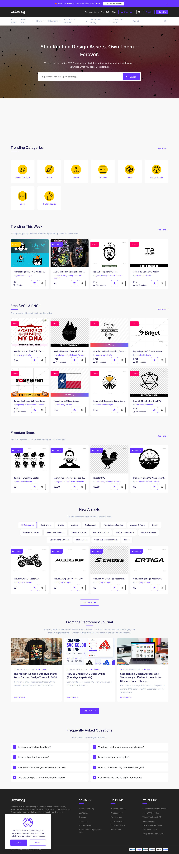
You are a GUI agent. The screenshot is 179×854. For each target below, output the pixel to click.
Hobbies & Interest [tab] (31, 532)
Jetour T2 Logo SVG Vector (146, 272)
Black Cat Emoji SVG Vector (26, 478)
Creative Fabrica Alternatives (154, 808)
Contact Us (83, 813)
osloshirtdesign (62, 275)
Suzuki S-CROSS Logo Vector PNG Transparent (109, 579)
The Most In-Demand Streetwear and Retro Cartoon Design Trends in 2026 (35, 675)
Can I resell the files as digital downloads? (120, 777)
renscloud (140, 355)
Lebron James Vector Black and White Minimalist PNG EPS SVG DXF (69, 478)
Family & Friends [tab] (79, 532)
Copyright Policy (118, 825)
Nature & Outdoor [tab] (101, 532)
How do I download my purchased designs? (121, 767)
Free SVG (83, 821)
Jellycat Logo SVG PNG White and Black (30, 272)
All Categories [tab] (27, 525)
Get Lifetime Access (114, 4)
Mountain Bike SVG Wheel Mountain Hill (149, 478)
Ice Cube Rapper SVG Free (105, 272)
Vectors (150, 405)
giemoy (99, 275)
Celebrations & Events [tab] (59, 540)
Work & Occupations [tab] (125, 532)
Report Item (116, 829)
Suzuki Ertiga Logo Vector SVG (147, 579)
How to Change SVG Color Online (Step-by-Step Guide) (86, 675)
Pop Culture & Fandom (113, 275)
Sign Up (162, 12)
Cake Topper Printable (152, 825)
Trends (44, 669)
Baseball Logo (148, 821)
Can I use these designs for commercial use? (42, 767)
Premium (128, 12)
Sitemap (82, 817)
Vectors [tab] (74, 525)
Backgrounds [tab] (90, 525)
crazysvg (20, 582)
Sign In (149, 12)
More (37, 842)
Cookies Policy (117, 821)
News (149, 669)
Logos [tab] (126, 540)
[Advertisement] (89, 121)
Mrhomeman (101, 405)
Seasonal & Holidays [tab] (56, 532)
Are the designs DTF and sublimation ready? (41, 777)
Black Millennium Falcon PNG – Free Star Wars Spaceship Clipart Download (69, 351)
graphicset (20, 275)
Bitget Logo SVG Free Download (148, 351)
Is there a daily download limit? (34, 747)
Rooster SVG (99, 478)
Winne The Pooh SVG (151, 817)
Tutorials (97, 669)
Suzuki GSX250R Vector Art (26, 579)
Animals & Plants (113, 482)
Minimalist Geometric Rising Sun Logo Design (109, 401)
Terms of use (116, 817)
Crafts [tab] (61, 525)
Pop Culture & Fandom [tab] (113, 525)
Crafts (148, 275)
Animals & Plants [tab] (137, 525)
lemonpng (20, 355)
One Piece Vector (149, 829)
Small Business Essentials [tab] (105, 540)
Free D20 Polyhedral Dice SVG (147, 401)
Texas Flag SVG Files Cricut (66, 401)
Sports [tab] (155, 525)
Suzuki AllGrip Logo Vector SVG (68, 579)
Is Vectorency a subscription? (113, 757)
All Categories (85, 825)
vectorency (100, 355)
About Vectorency (86, 808)
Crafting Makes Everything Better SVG (109, 351)
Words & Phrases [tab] (148, 532)
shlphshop (140, 275)
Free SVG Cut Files (150, 813)
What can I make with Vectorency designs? (121, 747)
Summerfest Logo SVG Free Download (30, 401)
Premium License (118, 808)
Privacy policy (116, 813)
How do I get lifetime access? (33, 757)
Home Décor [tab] (81, 540)
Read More (18, 697)
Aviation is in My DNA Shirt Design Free (30, 351)
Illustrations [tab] (46, 525)
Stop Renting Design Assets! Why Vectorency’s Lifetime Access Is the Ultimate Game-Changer (140, 677)
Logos (29, 275)
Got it (18, 842)
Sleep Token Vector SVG (153, 834)
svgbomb (60, 482)
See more (88, 602)
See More (162, 148)
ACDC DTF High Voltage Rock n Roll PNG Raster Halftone (69, 272)
